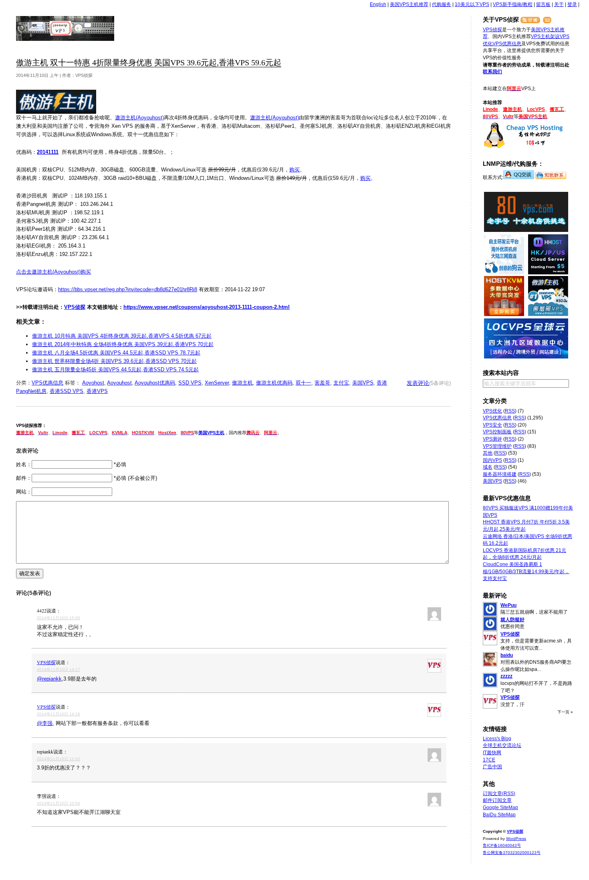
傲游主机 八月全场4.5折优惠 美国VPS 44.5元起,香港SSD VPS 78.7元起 (116, 353)
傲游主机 (242, 383)
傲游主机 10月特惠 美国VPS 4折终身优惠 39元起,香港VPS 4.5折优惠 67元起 (122, 336)
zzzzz (506, 676)
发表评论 (418, 383)
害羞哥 (322, 383)
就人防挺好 (512, 619)
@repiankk (49, 679)
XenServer (217, 383)
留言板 (543, 4)
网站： (24, 492)
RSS (510, 411)
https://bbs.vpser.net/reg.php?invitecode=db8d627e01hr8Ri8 (127, 289)
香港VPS (97, 391)
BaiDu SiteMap (499, 815)
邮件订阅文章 (497, 800)
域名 (487, 467)
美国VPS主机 (211, 432)
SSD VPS (190, 383)
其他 (487, 453)
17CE (489, 760)
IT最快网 (492, 752)
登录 (572, 4)
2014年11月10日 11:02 (58, 759)
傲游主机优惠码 (274, 383)
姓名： (24, 464)
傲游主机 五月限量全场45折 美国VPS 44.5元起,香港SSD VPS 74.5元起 (115, 369)
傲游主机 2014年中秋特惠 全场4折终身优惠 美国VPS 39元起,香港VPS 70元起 (123, 344)
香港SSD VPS (66, 391)
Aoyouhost (119, 383)
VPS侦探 (65, 28)
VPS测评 (492, 439)
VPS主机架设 (545, 36)
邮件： (24, 478)
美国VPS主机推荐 (409, 4)
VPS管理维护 (497, 446)
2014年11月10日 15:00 (58, 618)
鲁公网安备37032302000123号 (512, 852)
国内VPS (492, 460)
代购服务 (441, 4)
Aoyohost (93, 383)
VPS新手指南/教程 (513, 4)
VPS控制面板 (497, 432)
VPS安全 (492, 425)
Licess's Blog (497, 738)
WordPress (516, 838)
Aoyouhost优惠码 (155, 383)
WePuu (508, 605)
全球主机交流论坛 (502, 745)
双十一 (303, 383)
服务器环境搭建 (499, 474)
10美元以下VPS (472, 4)
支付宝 (341, 383)
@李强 (44, 723)
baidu (506, 655)
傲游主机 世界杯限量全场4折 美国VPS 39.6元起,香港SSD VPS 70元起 (114, 361)
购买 (294, 170)
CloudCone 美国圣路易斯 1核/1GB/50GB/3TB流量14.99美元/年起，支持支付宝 (526, 571)
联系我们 (492, 72)
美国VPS (362, 383)
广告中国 (492, 766)
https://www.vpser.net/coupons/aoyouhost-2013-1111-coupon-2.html (206, 307)
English (378, 4)
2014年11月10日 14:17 (58, 669)
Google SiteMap (500, 807)
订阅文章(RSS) (499, 793)
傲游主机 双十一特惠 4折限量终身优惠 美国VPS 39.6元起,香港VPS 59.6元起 (148, 62)
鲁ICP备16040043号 (502, 845)
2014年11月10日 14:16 (58, 714)
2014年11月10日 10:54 (58, 803)
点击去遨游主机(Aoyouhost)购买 (53, 272)
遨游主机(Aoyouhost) (139, 118)
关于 (559, 4)
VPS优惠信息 (47, 383)
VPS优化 (492, 411)
